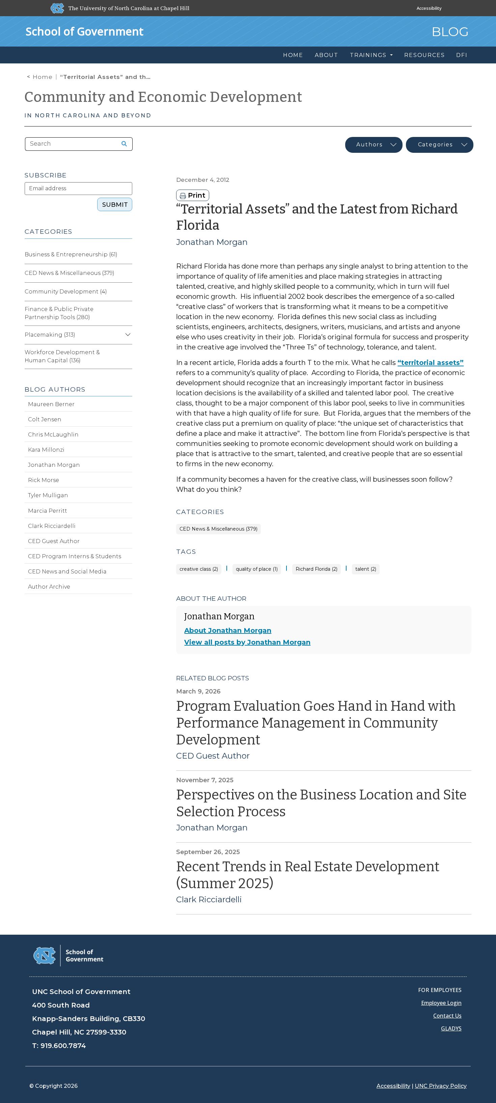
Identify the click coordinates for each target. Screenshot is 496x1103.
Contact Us (447, 1015)
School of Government (84, 31)
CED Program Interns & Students (74, 556)
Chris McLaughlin (53, 434)
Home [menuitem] (293, 55)
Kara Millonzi (46, 450)
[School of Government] (68, 955)
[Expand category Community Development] (126, 292)
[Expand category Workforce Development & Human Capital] (126, 356)
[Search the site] (122, 144)
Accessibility (429, 8)
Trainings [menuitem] (369, 55)
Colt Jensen (44, 419)
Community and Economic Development (163, 97)
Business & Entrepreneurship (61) (71, 254)
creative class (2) (199, 569)
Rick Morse (43, 480)
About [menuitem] (326, 55)
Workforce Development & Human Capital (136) (62, 356)
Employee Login (441, 1003)
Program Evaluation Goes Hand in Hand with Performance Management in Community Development (316, 723)
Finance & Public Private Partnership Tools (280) (59, 313)
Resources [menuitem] (424, 55)
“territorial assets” (430, 363)
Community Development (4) (66, 291)
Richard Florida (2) (316, 569)
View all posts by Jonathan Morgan (247, 642)
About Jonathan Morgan (227, 630)
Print (195, 195)
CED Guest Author (213, 756)
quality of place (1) (257, 569)
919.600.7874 (63, 1046)
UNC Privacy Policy (441, 1086)
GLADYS (451, 1028)
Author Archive (49, 587)
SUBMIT (115, 204)
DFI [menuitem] (461, 55)
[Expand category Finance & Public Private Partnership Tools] (126, 313)
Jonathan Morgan (212, 242)
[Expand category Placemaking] (126, 335)
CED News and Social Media (67, 571)
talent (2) (365, 569)
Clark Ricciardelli (209, 899)
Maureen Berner (51, 404)
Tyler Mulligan (48, 495)
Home (43, 77)
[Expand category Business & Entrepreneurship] (126, 255)
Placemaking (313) (50, 335)
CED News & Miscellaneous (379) (218, 529)
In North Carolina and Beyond (87, 115)
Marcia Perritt (47, 511)
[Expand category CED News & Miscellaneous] (126, 273)
